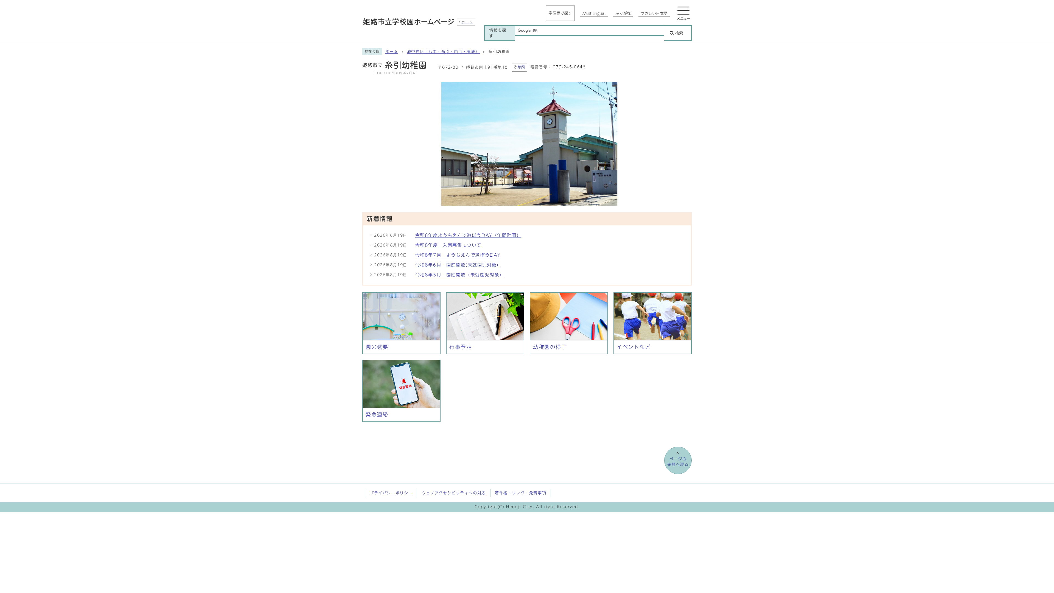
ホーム (391, 52)
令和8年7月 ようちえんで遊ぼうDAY (458, 255)
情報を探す (497, 33)
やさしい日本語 (654, 13)
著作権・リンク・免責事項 (520, 493)
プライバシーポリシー (391, 493)
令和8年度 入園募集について (448, 245)
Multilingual (594, 13)
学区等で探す (560, 13)
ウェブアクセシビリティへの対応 (454, 493)
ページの (678, 461)
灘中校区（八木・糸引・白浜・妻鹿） (443, 52)
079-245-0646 (569, 67)
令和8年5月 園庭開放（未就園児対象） (459, 275)
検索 (679, 33)
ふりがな (623, 13)
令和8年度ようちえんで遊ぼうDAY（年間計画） (468, 235)
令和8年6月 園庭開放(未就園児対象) (457, 265)
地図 (521, 67)
